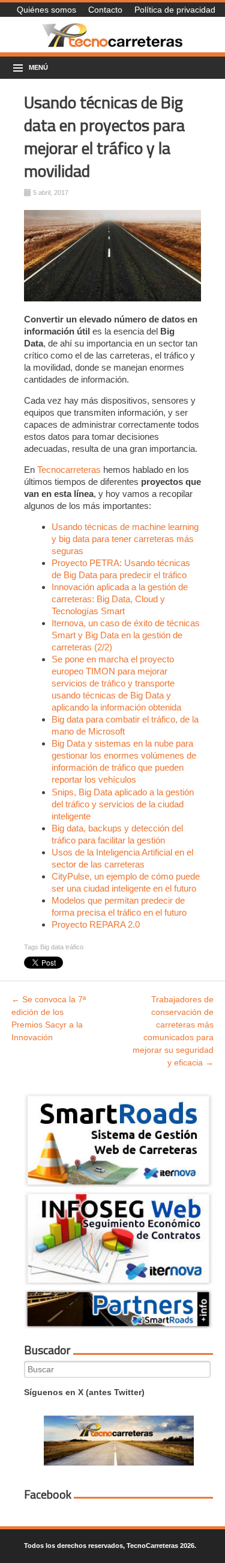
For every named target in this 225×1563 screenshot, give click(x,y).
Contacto (105, 9)
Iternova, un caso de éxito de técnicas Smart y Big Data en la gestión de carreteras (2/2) (126, 635)
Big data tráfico (61, 947)
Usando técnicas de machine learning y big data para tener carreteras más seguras (125, 539)
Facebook (47, 1494)
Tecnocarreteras (69, 469)
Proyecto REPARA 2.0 (96, 924)
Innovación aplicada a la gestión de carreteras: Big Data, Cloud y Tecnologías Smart (120, 599)
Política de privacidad (174, 9)
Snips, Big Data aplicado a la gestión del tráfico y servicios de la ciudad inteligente (123, 804)
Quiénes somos (46, 9)
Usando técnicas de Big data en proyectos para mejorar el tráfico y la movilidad (104, 136)
